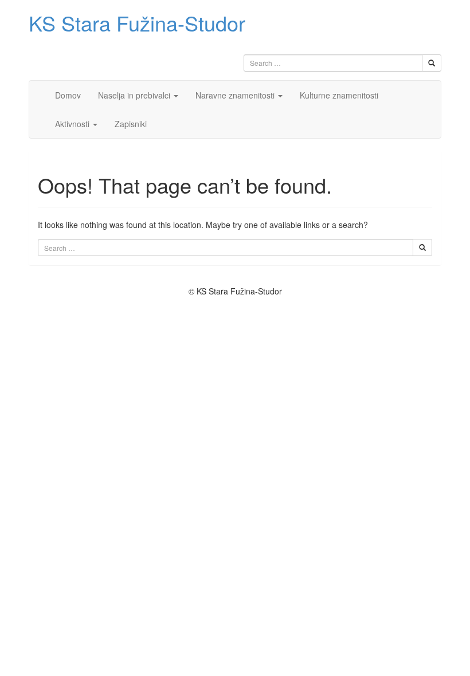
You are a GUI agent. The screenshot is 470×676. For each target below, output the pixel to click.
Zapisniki (131, 123)
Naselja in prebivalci (135, 95)
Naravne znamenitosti (236, 95)
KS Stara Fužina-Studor (137, 22)
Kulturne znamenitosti (339, 95)
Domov (68, 95)
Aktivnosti (73, 123)
